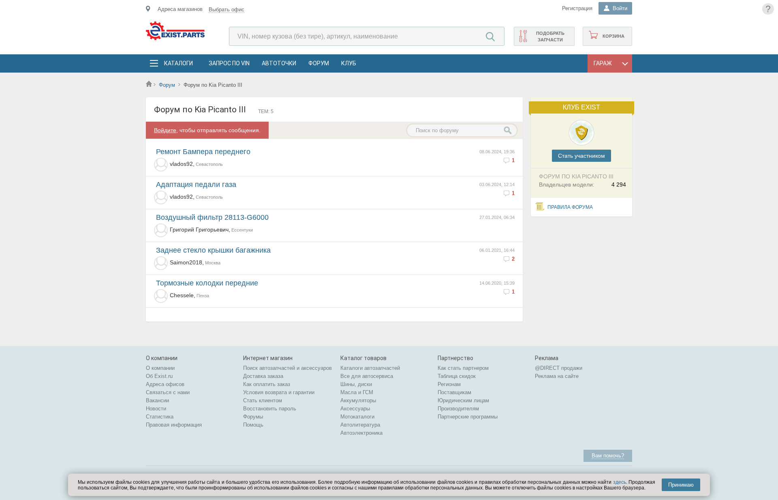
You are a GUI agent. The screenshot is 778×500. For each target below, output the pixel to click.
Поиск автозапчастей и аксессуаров (287, 368)
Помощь (253, 425)
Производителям (458, 409)
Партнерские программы (468, 417)
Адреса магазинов (180, 9)
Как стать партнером (463, 368)
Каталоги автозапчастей (370, 368)
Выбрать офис (226, 9)
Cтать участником (581, 155)
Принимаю (681, 485)
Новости (156, 409)
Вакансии (157, 400)
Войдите (165, 130)
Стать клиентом (262, 400)
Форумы (253, 417)
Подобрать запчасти (550, 36)
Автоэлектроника (361, 433)
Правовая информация (174, 425)
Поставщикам (454, 392)
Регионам (449, 384)
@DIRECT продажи (558, 368)
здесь (619, 482)
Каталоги (178, 63)
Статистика (159, 417)
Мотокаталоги (357, 417)
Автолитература (360, 425)
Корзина (613, 36)
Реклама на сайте (557, 376)
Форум (318, 63)
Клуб (348, 63)
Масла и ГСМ (356, 392)
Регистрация (577, 8)
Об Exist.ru (159, 376)
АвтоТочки (279, 63)
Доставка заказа (263, 376)
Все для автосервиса (366, 376)
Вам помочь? (608, 456)
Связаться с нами (168, 392)
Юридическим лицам (463, 400)
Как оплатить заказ (266, 384)
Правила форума (570, 207)
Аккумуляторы (358, 400)
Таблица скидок (457, 376)
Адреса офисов (165, 384)
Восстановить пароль (269, 409)
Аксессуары (355, 409)
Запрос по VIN (229, 63)
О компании (160, 368)
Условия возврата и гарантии (278, 392)
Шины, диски (356, 384)
